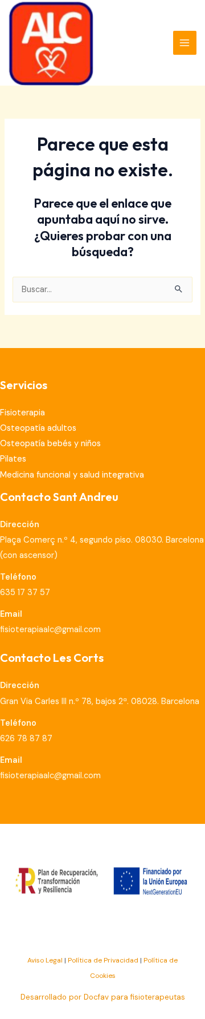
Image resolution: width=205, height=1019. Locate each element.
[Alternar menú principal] (185, 43)
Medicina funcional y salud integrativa (72, 475)
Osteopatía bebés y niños (50, 443)
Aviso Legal (45, 960)
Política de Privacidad (103, 960)
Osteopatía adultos (38, 428)
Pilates (13, 459)
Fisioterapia (22, 412)
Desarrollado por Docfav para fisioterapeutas (102, 997)
